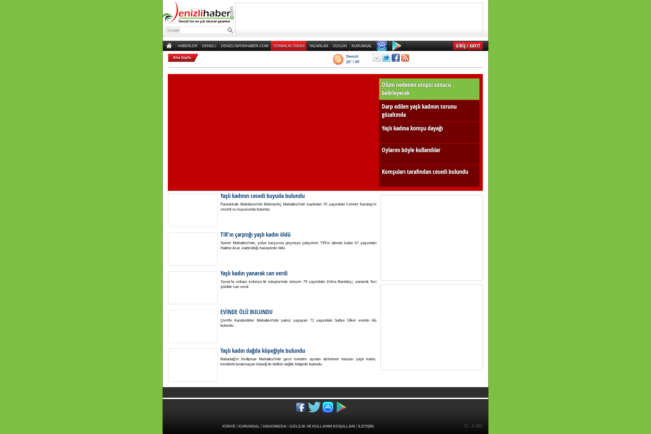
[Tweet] (386, 58)
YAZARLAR (318, 46)
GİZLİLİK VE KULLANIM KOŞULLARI (322, 426)
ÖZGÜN (340, 46)
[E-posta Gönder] (377, 58)
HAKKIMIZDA (275, 426)
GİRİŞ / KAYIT (468, 45)
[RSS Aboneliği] (405, 58)
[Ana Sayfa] (169, 46)
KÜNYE (228, 426)
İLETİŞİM (366, 426)
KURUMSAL (362, 46)
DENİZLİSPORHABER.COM (244, 46)
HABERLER (187, 46)
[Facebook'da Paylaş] (396, 58)
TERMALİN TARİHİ (288, 46)
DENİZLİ (209, 46)
